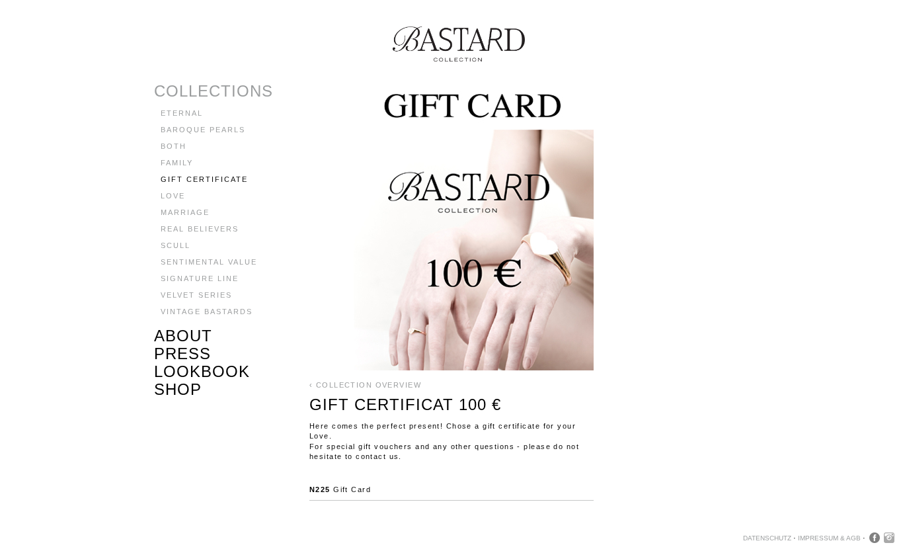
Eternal (182, 113)
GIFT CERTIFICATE (204, 179)
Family (177, 163)
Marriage (185, 212)
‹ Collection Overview (365, 385)
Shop (178, 389)
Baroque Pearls (203, 130)
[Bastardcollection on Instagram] (889, 537)
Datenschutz (767, 538)
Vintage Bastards (207, 312)
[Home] (339, 59)
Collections (213, 91)
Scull (175, 245)
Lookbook (202, 371)
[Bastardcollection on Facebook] (874, 537)
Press (182, 353)
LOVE (173, 196)
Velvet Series (196, 295)
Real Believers (200, 229)
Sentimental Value (209, 262)
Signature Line (200, 278)
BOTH (173, 146)
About (183, 336)
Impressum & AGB (829, 538)
